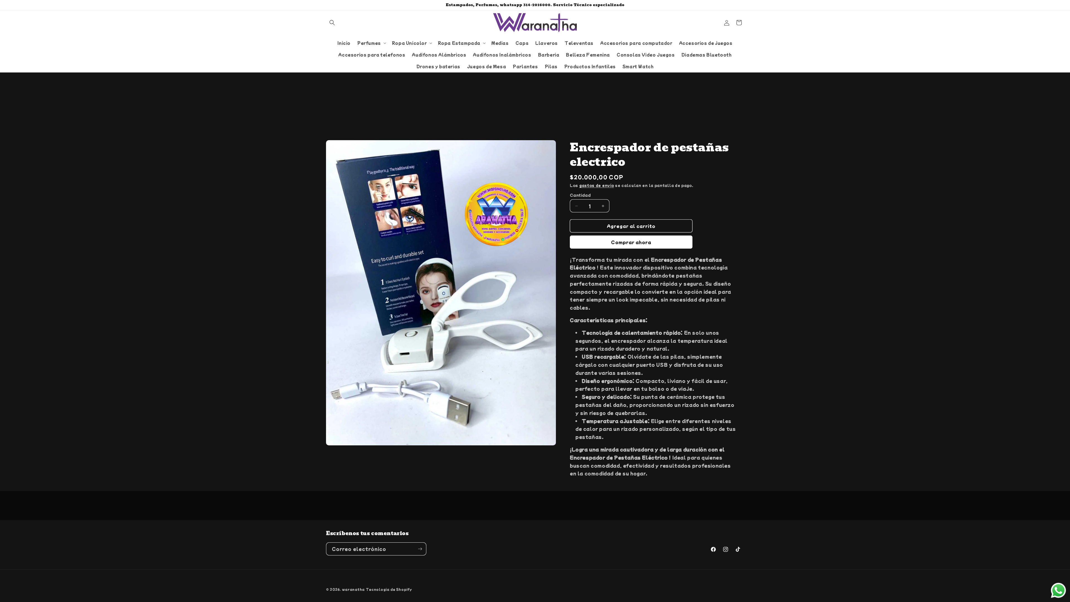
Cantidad (580, 195)
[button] (332, 22)
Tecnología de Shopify (389, 589)
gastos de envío (596, 185)
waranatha (353, 589)
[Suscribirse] (420, 548)
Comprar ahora (631, 242)
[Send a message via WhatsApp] (1058, 590)
